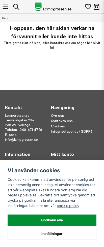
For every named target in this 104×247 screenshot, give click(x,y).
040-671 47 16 (31, 130)
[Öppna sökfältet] (16, 7)
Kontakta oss (62, 121)
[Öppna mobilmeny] (5, 7)
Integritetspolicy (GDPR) (71, 131)
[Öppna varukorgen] (96, 7)
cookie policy (68, 205)
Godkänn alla (52, 220)
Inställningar (52, 234)
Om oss (57, 116)
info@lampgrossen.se (21, 140)
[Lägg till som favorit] (87, 7)
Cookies (58, 126)
